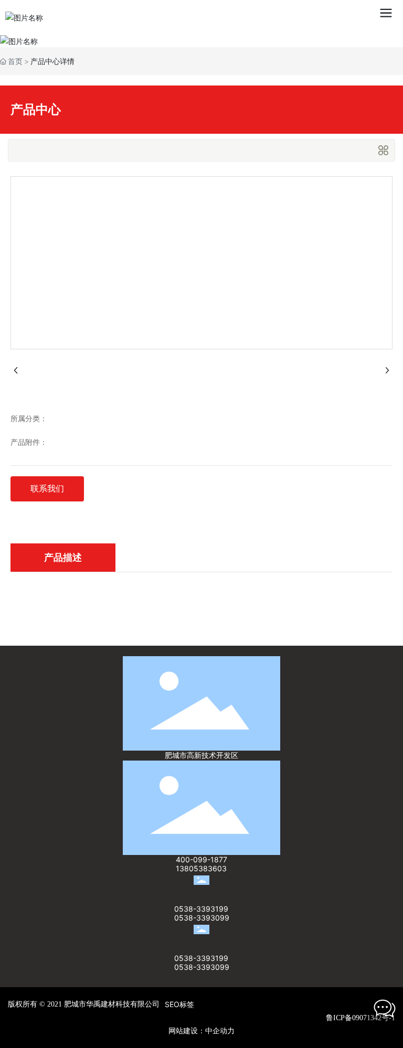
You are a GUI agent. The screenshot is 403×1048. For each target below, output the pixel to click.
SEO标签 (179, 1004)
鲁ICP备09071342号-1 (360, 1018)
